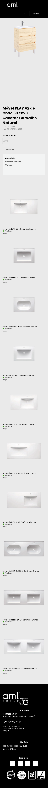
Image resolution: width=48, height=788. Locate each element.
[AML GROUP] (24, 698)
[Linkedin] (27, 763)
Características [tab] (13, 161)
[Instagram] (20, 763)
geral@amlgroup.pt (12, 721)
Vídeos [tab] (8, 165)
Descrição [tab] (10, 158)
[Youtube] (35, 763)
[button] (21, 13)
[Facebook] (12, 763)
